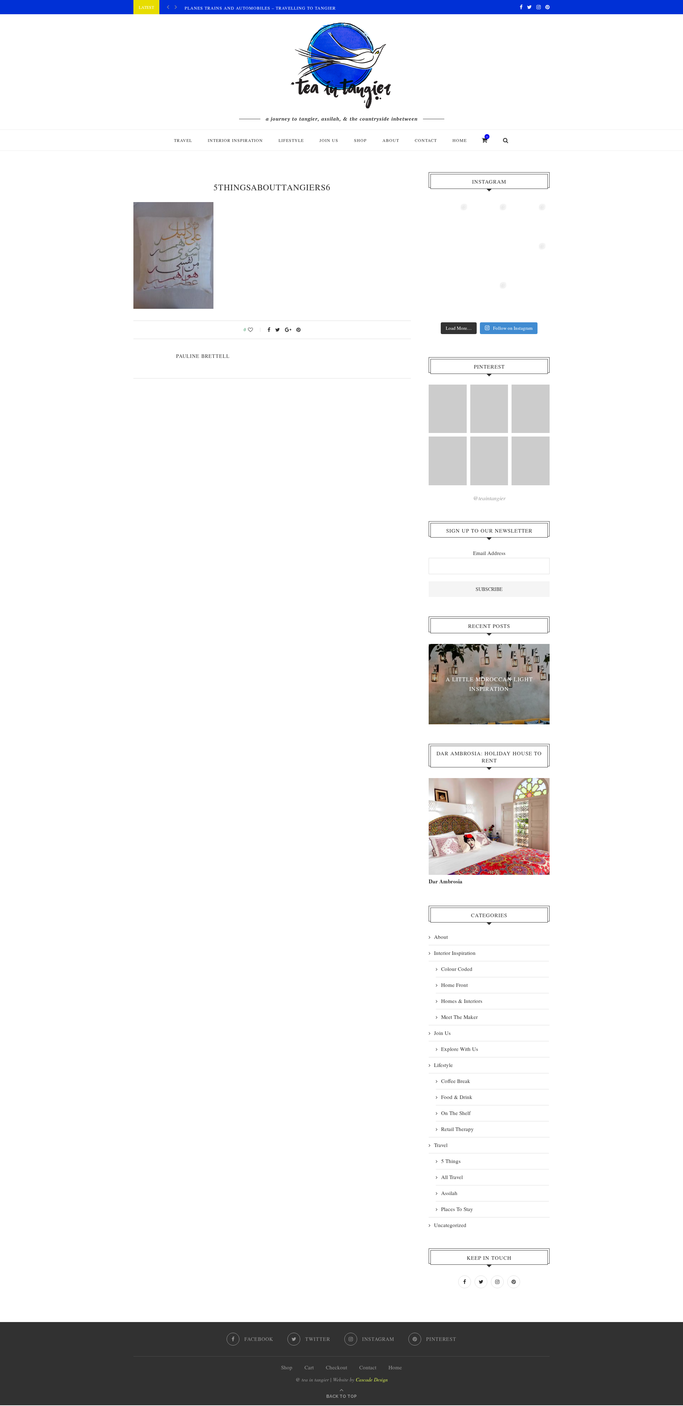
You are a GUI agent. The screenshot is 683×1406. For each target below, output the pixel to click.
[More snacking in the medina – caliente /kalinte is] (528, 260)
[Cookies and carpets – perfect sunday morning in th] (489, 299)
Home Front (454, 984)
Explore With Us (459, 1048)
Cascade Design (372, 1379)
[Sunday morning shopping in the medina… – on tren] (528, 221)
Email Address (489, 552)
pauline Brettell (203, 356)
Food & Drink (456, 1096)
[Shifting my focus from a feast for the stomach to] (450, 260)
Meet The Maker (459, 1016)
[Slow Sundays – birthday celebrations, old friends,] (489, 221)
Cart (309, 1367)
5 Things (451, 1160)
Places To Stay (457, 1208)
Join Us (328, 140)
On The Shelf (456, 1112)
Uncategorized (450, 1224)
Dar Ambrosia (445, 881)
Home (459, 140)
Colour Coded (456, 968)
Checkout (336, 1367)
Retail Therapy (457, 1128)
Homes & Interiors (461, 1000)
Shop (286, 1367)
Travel (183, 140)
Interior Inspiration (235, 140)
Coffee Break (455, 1080)
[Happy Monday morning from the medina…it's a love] (528, 299)
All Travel (452, 1176)
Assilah (449, 1192)
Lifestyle (291, 140)
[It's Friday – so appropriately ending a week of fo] (489, 260)
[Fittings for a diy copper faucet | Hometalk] (489, 461)
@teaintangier (489, 498)
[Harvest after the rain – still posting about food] (450, 299)
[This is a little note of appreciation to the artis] (450, 221)
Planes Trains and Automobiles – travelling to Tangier (260, 8)
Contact (426, 140)
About (390, 140)
